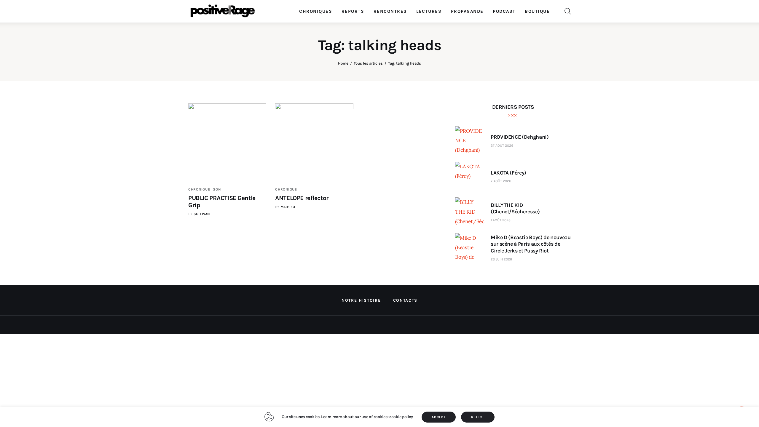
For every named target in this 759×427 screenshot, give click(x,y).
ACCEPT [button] (439, 417)
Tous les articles (368, 63)
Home (343, 63)
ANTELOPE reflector (301, 197)
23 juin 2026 (501, 259)
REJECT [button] (477, 417)
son (217, 189)
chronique (199, 189)
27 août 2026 (502, 145)
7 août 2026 (501, 181)
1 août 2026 (501, 220)
